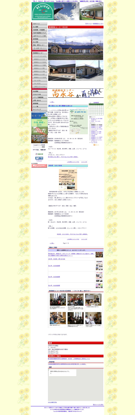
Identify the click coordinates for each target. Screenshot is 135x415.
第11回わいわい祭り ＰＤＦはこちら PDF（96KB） (63, 157)
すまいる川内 (37, 80)
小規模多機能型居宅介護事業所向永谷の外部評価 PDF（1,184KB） (67, 364)
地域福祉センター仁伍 (39, 59)
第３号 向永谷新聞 (54, 277)
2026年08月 (96, 102)
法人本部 (35, 42)
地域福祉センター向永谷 (40, 62)
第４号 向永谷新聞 (54, 285)
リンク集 (35, 106)
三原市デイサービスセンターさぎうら (40, 87)
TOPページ (36, 23)
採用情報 (35, 39)
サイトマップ (37, 109)
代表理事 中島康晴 (39, 30)
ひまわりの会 (37, 94)
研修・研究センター (39, 45)
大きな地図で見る (52, 402)
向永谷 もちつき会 (55, 165)
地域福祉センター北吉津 (40, 77)
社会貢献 (35, 91)
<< (90, 102)
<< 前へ (52, 102)
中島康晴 (93, 135)
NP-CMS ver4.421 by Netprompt (39, 161)
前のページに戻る (98, 404)
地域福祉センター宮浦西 (40, 65)
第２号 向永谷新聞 (54, 265)
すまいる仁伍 (37, 83)
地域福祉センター (38, 53)
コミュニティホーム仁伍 (40, 56)
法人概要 (35, 27)
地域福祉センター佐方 (39, 74)
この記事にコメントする (73, 162)
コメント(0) (84, 162)
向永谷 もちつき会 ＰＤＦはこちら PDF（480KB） (72, 234)
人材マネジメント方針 (39, 36)
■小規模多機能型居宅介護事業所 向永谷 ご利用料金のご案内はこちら (69, 358)
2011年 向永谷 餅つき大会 (56, 259)
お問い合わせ (37, 100)
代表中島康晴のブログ (39, 33)
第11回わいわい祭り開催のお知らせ (60, 106)
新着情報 (35, 103)
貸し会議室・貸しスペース (40, 49)
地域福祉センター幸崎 (39, 71)
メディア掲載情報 (38, 97)
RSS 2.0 (97, 144)
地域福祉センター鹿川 (39, 68)
